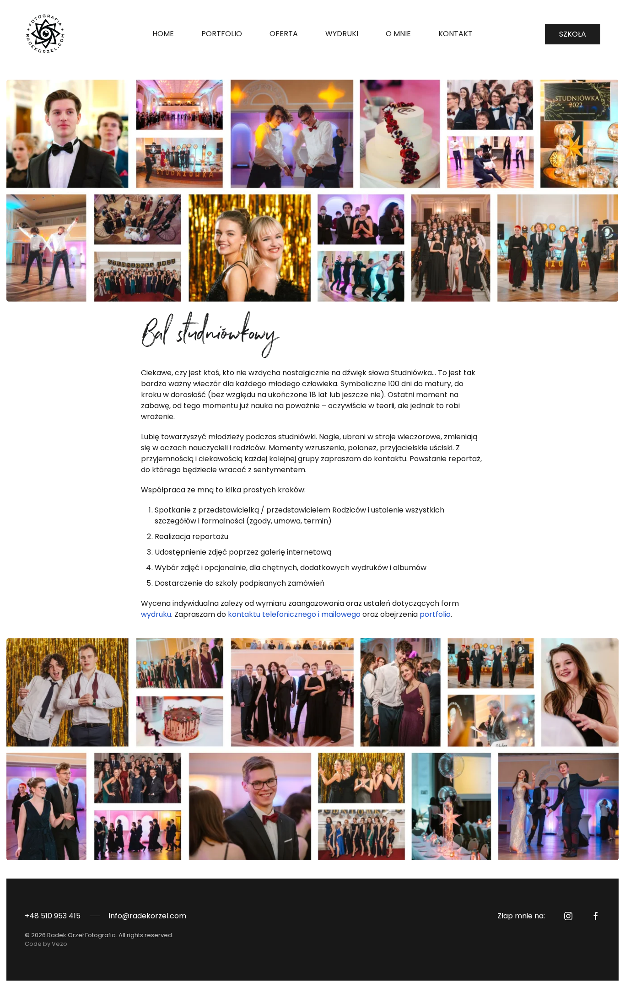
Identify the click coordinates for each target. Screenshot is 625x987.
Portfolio (221, 33)
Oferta (283, 33)
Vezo (59, 943)
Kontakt (455, 33)
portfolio (435, 614)
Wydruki (341, 33)
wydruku (156, 614)
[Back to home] (47, 34)
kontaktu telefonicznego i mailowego (294, 614)
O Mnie (398, 33)
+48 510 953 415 (53, 916)
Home (163, 33)
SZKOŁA (572, 34)
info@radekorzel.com (147, 916)
